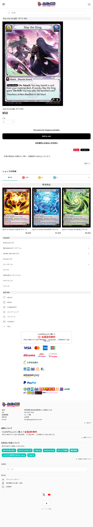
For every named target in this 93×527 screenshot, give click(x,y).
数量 (3, 118)
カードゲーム (8, 264)
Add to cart (46, 136)
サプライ (6, 270)
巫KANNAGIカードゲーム (12, 248)
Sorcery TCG (7, 259)
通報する (87, 163)
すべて (10, 177)
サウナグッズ (8, 281)
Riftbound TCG (8, 243)
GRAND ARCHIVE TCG (11, 254)
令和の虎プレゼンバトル (12, 275)
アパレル (6, 286)
